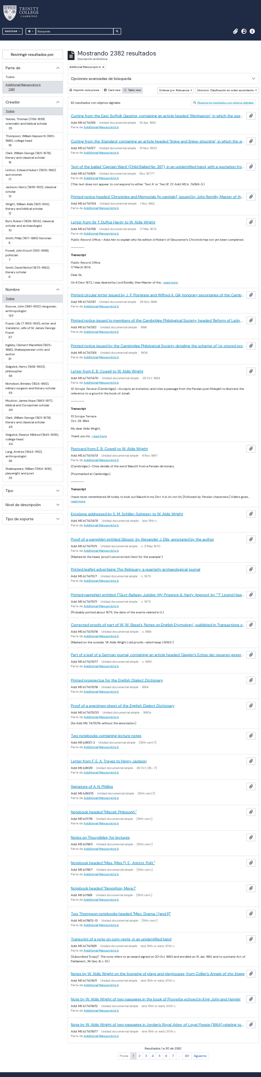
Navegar (11, 31)
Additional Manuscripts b (23, 87)
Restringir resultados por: (32, 54)
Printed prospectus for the (117, 680)
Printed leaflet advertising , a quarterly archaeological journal (135, 569)
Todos (10, 77)
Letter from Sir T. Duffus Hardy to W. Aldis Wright (113, 222)
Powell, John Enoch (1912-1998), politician (27, 255)
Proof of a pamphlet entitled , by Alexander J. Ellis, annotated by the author (142, 539)
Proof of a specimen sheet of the (122, 705)
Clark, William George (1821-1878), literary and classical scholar (28, 157)
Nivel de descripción (23, 504)
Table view (134, 90)
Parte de (13, 67)
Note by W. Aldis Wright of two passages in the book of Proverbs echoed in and (156, 999)
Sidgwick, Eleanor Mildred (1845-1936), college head (32, 439)
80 (187, 1056)
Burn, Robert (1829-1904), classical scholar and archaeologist (29, 225)
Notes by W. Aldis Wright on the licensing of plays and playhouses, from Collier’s (158, 973)
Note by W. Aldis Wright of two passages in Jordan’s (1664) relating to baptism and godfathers (158, 1024)
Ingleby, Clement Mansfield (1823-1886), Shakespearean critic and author (28, 352)
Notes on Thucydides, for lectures (100, 837)
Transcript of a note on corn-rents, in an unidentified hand (121, 939)
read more (170, 282)
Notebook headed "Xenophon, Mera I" (103, 888)
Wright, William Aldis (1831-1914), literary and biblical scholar (27, 208)
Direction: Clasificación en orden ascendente (226, 90)
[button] (235, 31)
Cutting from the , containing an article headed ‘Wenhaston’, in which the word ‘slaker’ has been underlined (158, 116)
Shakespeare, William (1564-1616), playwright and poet (28, 473)
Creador (13, 102)
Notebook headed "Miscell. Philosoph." (104, 812)
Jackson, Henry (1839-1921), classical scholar (30, 191)
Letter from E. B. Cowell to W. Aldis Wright (107, 371)
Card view (114, 90)
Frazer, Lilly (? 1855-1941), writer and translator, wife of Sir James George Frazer (30, 330)
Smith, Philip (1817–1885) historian (28, 240)
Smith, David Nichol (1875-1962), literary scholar (27, 272)
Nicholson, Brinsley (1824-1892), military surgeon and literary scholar (30, 388)
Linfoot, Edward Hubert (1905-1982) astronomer (30, 174)
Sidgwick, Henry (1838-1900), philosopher (25, 371)
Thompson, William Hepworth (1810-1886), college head (30, 140)
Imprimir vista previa (86, 90)
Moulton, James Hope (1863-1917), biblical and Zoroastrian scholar (29, 405)
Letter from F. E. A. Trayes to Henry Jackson (109, 761)
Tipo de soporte (20, 518)
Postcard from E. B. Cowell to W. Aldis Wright (109, 448)
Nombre (13, 289)
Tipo (9, 490)
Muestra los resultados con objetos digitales (225, 102)
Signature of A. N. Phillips (92, 786)
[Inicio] (23, 13)
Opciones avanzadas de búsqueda (101, 78)
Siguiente (200, 1056)
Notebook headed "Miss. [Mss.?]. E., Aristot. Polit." (113, 863)
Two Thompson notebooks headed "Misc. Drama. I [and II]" (121, 913)
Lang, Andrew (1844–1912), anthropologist (23, 456)
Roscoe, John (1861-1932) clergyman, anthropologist (31, 311)
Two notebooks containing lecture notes (106, 735)
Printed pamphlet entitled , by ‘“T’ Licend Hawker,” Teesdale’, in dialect (158, 595)
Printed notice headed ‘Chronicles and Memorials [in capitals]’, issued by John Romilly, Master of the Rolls (158, 196)
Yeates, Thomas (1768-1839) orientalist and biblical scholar (26, 123)
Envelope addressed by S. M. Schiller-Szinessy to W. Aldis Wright (127, 514)
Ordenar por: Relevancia (174, 90)
